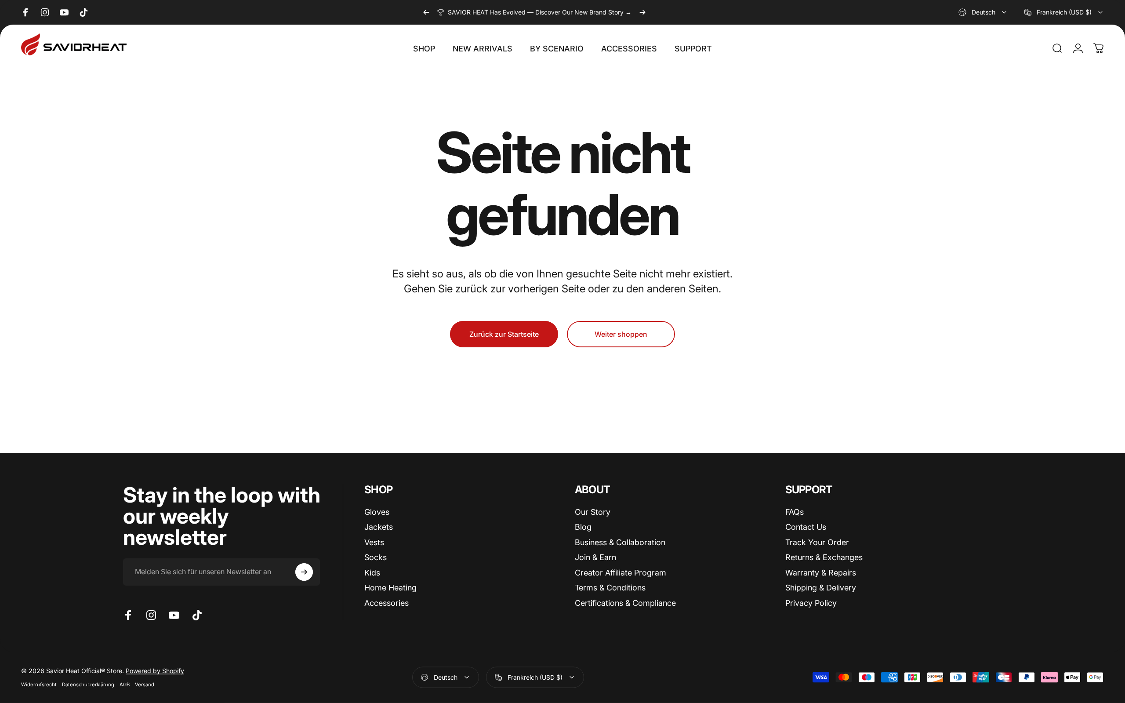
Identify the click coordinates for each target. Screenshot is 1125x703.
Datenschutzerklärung (88, 684)
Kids (372, 572)
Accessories (386, 603)
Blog (583, 527)
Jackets (378, 527)
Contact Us (805, 527)
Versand (144, 684)
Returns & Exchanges (824, 557)
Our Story (592, 512)
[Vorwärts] (642, 12)
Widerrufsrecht (39, 684)
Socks (375, 557)
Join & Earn (595, 557)
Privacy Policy (811, 603)
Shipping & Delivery (820, 587)
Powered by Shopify (155, 670)
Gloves (376, 512)
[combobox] (983, 12)
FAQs (794, 512)
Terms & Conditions (610, 587)
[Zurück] (426, 12)
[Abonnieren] (304, 572)
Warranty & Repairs (820, 572)
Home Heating (390, 587)
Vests (374, 542)
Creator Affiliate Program (620, 572)
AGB (125, 684)
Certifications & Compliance (625, 603)
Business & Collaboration (620, 542)
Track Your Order (817, 542)
